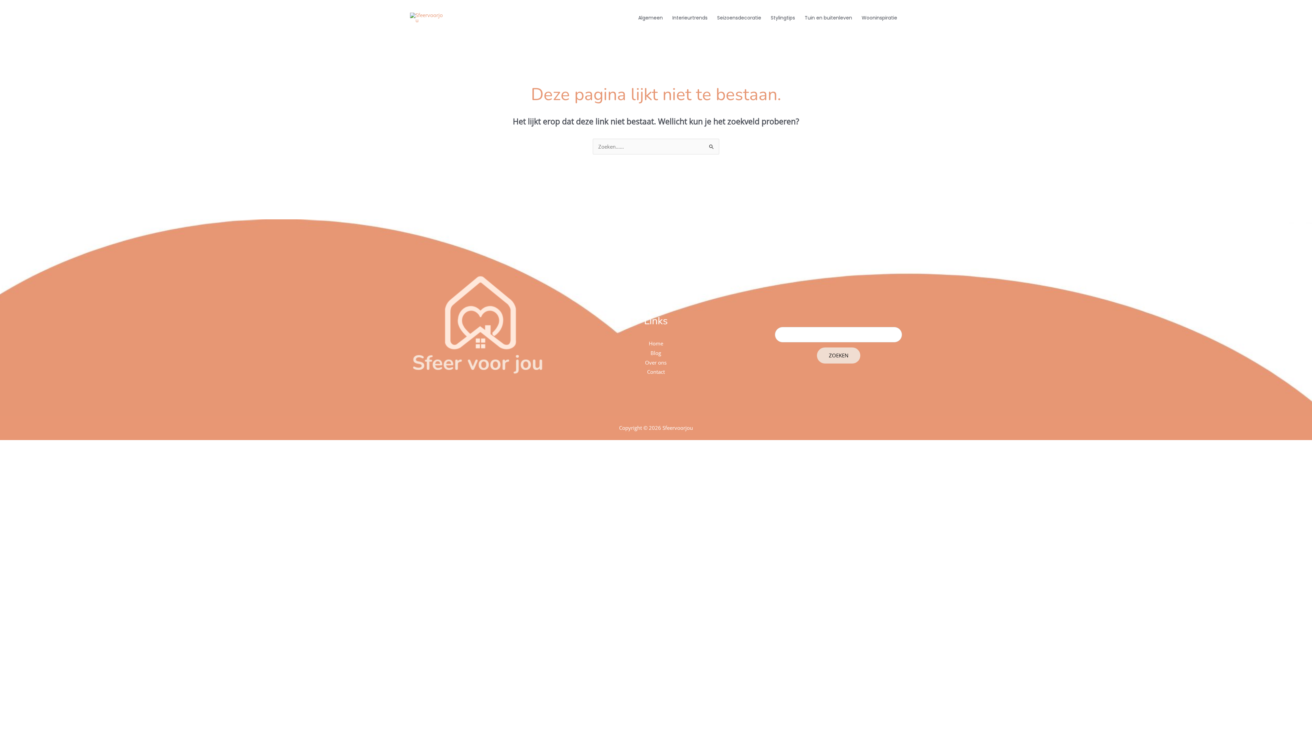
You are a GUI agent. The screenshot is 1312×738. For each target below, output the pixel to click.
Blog (656, 353)
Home (656, 343)
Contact (656, 371)
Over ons (656, 362)
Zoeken (838, 355)
